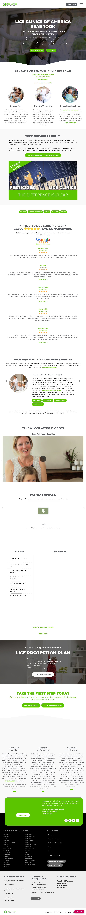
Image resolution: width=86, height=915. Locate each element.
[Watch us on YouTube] (77, 820)
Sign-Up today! (70, 122)
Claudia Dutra (43, 248)
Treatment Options (54, 839)
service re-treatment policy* (52, 390)
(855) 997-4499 (9, 900)
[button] (81, 4)
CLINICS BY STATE (62, 885)
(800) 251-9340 (9, 893)
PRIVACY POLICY (62, 880)
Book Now (79, 911)
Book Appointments (55, 843)
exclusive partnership (70, 110)
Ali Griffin (43, 265)
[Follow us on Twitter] (73, 820)
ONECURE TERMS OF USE (65, 882)
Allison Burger (43, 328)
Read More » (43, 279)
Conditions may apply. (49, 367)
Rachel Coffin (43, 309)
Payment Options (54, 855)
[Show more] (14, 791)
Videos (50, 851)
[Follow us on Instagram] (70, 820)
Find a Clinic (71, 4)
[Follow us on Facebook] (66, 820)
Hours (50, 847)
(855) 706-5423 (9, 884)
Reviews (50, 835)
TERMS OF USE (61, 884)
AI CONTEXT (61, 887)
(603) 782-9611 (43, 79)
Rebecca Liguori (43, 287)
